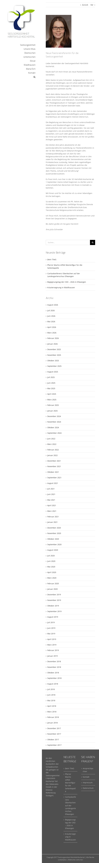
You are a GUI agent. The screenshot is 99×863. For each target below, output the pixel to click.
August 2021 (52, 483)
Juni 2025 (51, 383)
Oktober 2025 (53, 360)
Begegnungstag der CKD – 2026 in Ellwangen (66, 282)
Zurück (85, 5)
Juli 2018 (51, 689)
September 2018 (54, 678)
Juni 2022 (51, 438)
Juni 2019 (51, 628)
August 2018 (52, 684)
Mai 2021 (51, 500)
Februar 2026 (53, 338)
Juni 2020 (51, 561)
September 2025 (54, 366)
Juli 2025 (51, 377)
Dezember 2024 (54, 416)
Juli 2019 (51, 622)
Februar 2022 (53, 449)
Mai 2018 (51, 700)
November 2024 (54, 422)
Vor (91, 5)
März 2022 (51, 444)
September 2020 (54, 544)
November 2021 (54, 466)
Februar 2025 (53, 405)
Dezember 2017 (54, 728)
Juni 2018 (51, 695)
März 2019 (51, 645)
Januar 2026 (52, 344)
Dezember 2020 (54, 528)
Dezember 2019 (54, 594)
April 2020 (51, 572)
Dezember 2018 (54, 661)
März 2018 (51, 711)
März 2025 (51, 399)
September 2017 (54, 745)
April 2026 (51, 327)
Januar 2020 (52, 589)
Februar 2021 (53, 516)
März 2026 (51, 332)
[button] (21, 77)
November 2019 (54, 600)
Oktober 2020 (53, 539)
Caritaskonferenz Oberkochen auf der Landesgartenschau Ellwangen (70, 805)
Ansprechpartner (88, 769)
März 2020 (51, 578)
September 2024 (54, 433)
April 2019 (51, 639)
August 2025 (52, 371)
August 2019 (52, 617)
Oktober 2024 (53, 427)
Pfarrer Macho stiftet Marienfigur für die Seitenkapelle (70, 782)
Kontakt (86, 777)
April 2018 (51, 706)
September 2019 (54, 611)
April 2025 (51, 394)
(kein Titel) (51, 259)
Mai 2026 (51, 321)
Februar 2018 (53, 717)
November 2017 (54, 734)
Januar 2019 (52, 656)
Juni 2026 (51, 316)
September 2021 (54, 477)
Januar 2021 (52, 522)
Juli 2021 (51, 488)
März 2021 (51, 511)
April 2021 (51, 505)
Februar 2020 (53, 583)
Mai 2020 (51, 566)
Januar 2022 (52, 455)
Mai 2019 (51, 633)
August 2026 (52, 305)
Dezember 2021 (54, 461)
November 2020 (54, 533)
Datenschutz (88, 788)
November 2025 (54, 355)
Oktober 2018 (53, 672)
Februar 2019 (53, 650)
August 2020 (52, 550)
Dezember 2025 (54, 349)
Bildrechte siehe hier (75, 860)
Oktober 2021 (53, 472)
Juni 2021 (51, 494)
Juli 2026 (51, 310)
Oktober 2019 (53, 605)
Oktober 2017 (53, 739)
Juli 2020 (51, 555)
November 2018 (54, 667)
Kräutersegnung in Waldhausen (61, 287)
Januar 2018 (52, 722)
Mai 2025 (51, 388)
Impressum (88, 782)
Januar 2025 (52, 411)
